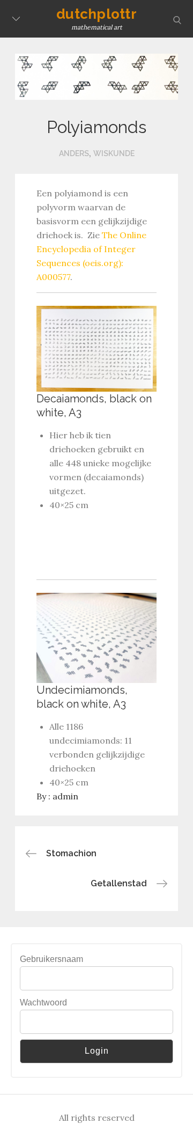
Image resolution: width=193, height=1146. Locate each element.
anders (74, 153)
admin (65, 796)
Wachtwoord (43, 1002)
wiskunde (114, 153)
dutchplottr (96, 14)
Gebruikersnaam (51, 959)
